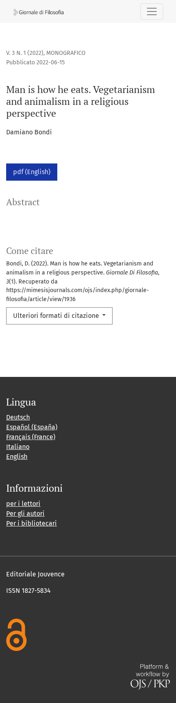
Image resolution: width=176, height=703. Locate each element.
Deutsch (18, 417)
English (16, 456)
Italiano (17, 447)
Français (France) (30, 437)
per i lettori (23, 504)
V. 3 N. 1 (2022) (24, 53)
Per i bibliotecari (31, 523)
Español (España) (31, 427)
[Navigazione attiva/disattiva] (151, 11)
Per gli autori (25, 513)
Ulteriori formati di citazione (57, 316)
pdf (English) (31, 172)
